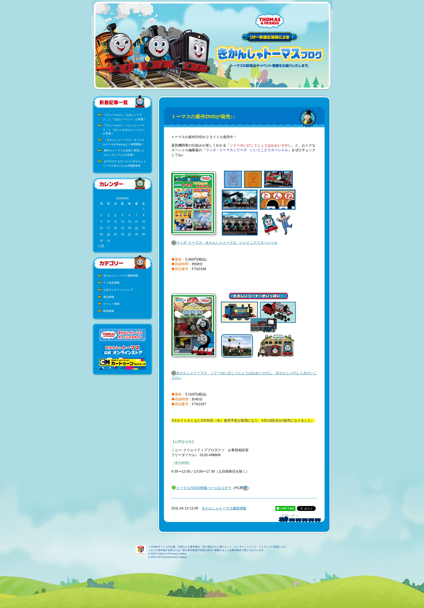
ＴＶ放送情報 (111, 282)
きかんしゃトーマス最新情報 (120, 275)
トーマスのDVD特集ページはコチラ (203, 488)
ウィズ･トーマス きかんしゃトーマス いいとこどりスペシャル (227, 243)
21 (136, 227)
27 (129, 234)
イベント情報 (111, 303)
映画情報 (108, 310)
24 (108, 234)
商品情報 (108, 296)
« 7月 (101, 245)
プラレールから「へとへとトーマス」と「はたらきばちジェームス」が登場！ (124, 129)
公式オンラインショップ (118, 289)
